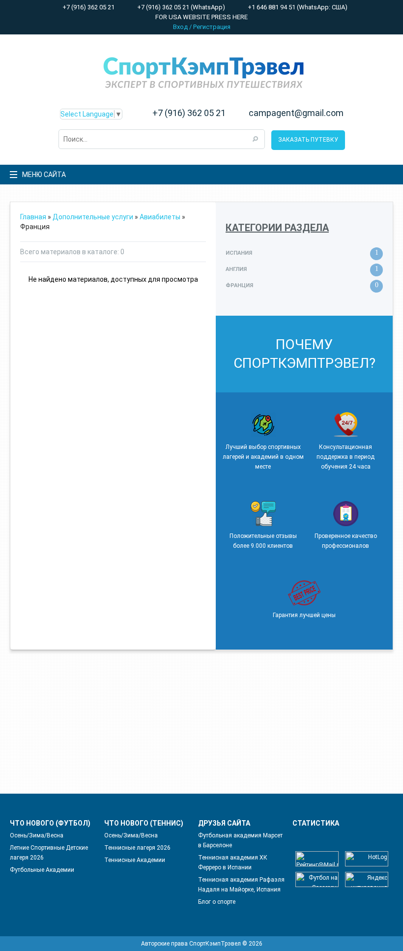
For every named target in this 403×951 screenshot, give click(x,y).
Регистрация (211, 26)
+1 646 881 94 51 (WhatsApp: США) (296, 7)
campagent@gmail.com (296, 113)
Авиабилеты (160, 217)
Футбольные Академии (42, 869)
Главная (33, 217)
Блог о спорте (216, 901)
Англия (236, 269)
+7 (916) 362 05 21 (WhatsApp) (180, 7)
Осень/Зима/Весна (36, 835)
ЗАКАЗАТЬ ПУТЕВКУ (308, 139)
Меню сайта (44, 174)
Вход (180, 26)
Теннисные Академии (134, 860)
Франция (239, 285)
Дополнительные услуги (93, 217)
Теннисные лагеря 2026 (137, 847)
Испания (239, 253)
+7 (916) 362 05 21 (88, 7)
